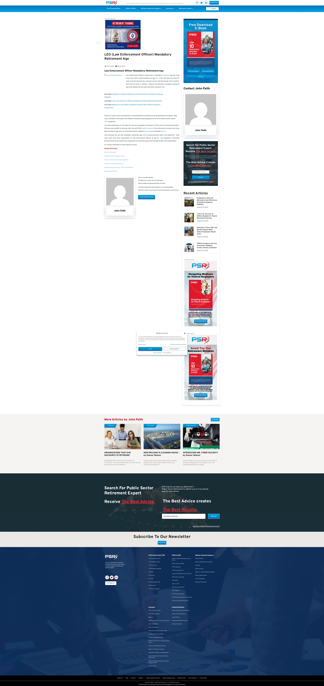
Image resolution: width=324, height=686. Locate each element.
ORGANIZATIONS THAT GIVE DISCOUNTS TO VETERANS (117, 454)
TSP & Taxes (151, 575)
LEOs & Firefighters (200, 578)
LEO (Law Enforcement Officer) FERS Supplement (116, 160)
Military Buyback (199, 558)
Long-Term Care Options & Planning (157, 646)
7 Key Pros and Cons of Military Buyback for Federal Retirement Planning (137, 101)
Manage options (174, 349)
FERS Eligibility (175, 590)
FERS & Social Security (177, 570)
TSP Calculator (152, 585)
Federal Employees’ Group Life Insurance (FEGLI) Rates (158, 656)
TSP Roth (150, 572)
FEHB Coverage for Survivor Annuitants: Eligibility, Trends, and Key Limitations (207, 246)
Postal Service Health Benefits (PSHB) (157, 630)
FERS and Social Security (178, 587)
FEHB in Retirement (153, 627)
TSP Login (150, 578)
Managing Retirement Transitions (180, 620)
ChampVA (197, 565)
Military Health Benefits (201, 575)
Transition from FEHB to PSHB (155, 634)
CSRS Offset (175, 580)
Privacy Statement (167, 352)
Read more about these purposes (178, 344)
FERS (106, 122)
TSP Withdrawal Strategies (154, 568)
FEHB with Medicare (153, 624)
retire (147, 131)
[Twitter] (201, 3)
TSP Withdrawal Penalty (154, 582)
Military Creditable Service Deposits (204, 562)
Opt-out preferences (157, 352)
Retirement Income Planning (179, 614)
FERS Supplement (176, 567)
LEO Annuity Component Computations (113, 163)
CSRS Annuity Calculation (178, 577)
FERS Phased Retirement (178, 594)
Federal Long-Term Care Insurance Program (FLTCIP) (159, 641)
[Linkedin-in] (206, 3)
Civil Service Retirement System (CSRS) (181, 573)
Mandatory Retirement (200, 582)
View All (215, 419)
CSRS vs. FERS (175, 584)
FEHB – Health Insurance (154, 610)
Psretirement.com (109, 564)
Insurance (151, 607)
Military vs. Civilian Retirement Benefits (204, 572)
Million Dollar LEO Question (110, 171)
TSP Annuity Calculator (154, 589)
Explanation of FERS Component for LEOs (114, 156)
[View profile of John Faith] (120, 205)
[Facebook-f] (197, 3)
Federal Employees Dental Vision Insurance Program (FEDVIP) (158, 661)
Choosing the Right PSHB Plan (155, 637)
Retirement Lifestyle (177, 624)
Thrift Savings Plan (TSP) (156, 555)
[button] (185, 333)
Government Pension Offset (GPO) (180, 600)
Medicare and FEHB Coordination (156, 649)
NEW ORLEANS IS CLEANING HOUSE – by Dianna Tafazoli (162, 454)
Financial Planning (178, 607)
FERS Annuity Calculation (178, 563)
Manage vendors (142, 344)
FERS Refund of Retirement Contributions (182, 597)
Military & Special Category (204, 555)
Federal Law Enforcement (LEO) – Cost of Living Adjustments (118, 167)
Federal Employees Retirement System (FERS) (181, 559)
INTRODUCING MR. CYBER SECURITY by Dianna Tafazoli (200, 454)
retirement (166, 75)
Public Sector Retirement (161, 682)
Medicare (150, 617)
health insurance (147, 128)
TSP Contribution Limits (154, 562)
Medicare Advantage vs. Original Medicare (158, 652)
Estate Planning (175, 617)
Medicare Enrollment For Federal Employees (159, 620)
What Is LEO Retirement (110, 152)
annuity (163, 131)
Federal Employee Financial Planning (180, 610)
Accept (150, 349)
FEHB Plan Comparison (154, 614)
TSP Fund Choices (152, 565)
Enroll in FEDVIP (152, 666)
